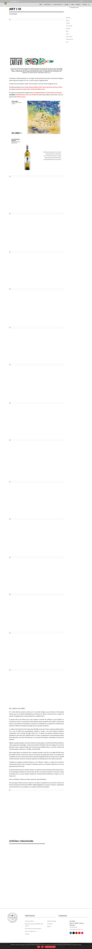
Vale (39, 946)
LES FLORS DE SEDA (17, 871)
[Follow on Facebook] (71, 933)
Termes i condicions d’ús (30, 931)
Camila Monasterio (20, 94)
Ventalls (68, 23)
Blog (73, 4)
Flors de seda (69, 25)
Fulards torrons (69, 39)
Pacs (67, 42)
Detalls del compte (51, 921)
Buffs (67, 31)
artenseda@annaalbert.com (76, 929)
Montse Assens (22, 97)
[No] (90, 946)
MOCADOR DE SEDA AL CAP (19, 889)
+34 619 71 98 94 (73, 927)
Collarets (68, 28)
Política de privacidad (50, 946)
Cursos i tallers (57, 4)
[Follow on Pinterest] (79, 933)
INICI (40, 4)
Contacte (78, 4)
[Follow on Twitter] (73, 933)
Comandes (49, 923)
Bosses (67, 20)
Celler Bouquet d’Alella (32, 87)
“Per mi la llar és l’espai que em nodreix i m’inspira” (27, 853)
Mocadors (68, 17)
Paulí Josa (28, 94)
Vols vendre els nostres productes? (33, 928)
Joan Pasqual (58, 92)
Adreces (49, 926)
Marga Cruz (44, 92)
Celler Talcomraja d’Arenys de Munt (48, 87)
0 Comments (13, 14)
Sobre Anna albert (29, 921)
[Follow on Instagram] (82, 933)
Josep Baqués (37, 92)
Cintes (67, 34)
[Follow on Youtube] (76, 933)
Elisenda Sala (50, 92)
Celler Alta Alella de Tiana (38, 89)
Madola (34, 94)
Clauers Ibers (69, 36)
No (42, 946)
